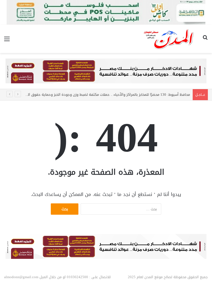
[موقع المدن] (169, 39)
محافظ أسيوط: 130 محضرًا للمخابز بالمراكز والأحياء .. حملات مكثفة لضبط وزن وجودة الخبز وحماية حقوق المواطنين (102, 94)
